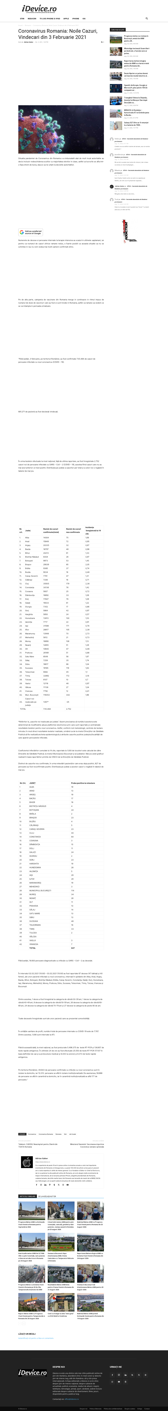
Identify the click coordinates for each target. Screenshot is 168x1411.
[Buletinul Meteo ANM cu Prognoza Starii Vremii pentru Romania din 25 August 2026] (90, 1211)
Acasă (20, 25)
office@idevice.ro (72, 1399)
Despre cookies (130, 1409)
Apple (66, 18)
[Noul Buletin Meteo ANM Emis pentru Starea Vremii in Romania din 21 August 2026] (61, 1273)
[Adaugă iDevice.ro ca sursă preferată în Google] (61, 232)
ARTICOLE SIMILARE (27, 1196)
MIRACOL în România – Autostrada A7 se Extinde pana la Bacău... (136, 112)
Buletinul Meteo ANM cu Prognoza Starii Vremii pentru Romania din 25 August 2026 (90, 1224)
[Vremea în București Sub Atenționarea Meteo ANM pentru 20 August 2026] (90, 1273)
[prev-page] (19, 1323)
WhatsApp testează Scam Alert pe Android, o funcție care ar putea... (136, 50)
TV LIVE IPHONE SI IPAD (50, 18)
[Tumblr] (55, 1185)
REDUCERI (32, 18)
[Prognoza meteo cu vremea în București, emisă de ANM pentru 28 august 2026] (116, 39)
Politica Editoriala (95, 1409)
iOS (84, 18)
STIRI (22, 18)
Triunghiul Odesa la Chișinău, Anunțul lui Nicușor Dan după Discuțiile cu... (135, 100)
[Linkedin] (46, 1185)
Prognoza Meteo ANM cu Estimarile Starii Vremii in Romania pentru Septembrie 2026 (31, 1224)
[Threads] (125, 1381)
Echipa (139, 1409)
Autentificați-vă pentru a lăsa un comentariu (35, 1338)
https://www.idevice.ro (42, 1162)
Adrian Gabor (28, 42)
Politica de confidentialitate (113, 1409)
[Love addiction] (129, 243)
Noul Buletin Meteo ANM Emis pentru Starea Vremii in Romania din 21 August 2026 (61, 1287)
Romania (28, 25)
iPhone (75, 18)
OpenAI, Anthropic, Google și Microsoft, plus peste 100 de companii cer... (135, 87)
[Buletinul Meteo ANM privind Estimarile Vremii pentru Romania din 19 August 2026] (90, 1302)
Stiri (65, 1134)
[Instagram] (42, 1185)
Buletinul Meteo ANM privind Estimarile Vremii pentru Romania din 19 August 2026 (90, 1316)
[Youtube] (68, 1185)
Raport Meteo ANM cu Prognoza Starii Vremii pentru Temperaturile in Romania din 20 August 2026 (31, 1316)
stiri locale (72, 1134)
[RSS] (132, 1375)
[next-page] (23, 1323)
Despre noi (83, 1409)
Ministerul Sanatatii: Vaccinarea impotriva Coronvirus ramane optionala (87, 1145)
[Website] (64, 1185)
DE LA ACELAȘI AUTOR (47, 1196)
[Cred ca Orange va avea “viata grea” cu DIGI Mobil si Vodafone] (61, 1302)
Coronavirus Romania (46, 1134)
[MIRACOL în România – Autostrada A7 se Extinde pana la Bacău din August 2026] (116, 113)
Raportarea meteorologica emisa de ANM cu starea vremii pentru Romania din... (136, 63)
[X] (60, 1185)
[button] (147, 19)
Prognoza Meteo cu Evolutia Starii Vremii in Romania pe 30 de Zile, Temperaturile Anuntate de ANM (31, 1287)
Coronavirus (32, 1134)
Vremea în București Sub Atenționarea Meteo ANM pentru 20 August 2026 (90, 1287)
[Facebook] (37, 1185)
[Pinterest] (51, 1185)
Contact (147, 1409)
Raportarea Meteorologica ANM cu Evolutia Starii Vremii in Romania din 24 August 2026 (90, 1255)
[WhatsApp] (112, 1381)
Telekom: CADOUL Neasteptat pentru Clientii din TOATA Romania (37, 1145)
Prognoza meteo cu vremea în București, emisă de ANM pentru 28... (136, 38)
